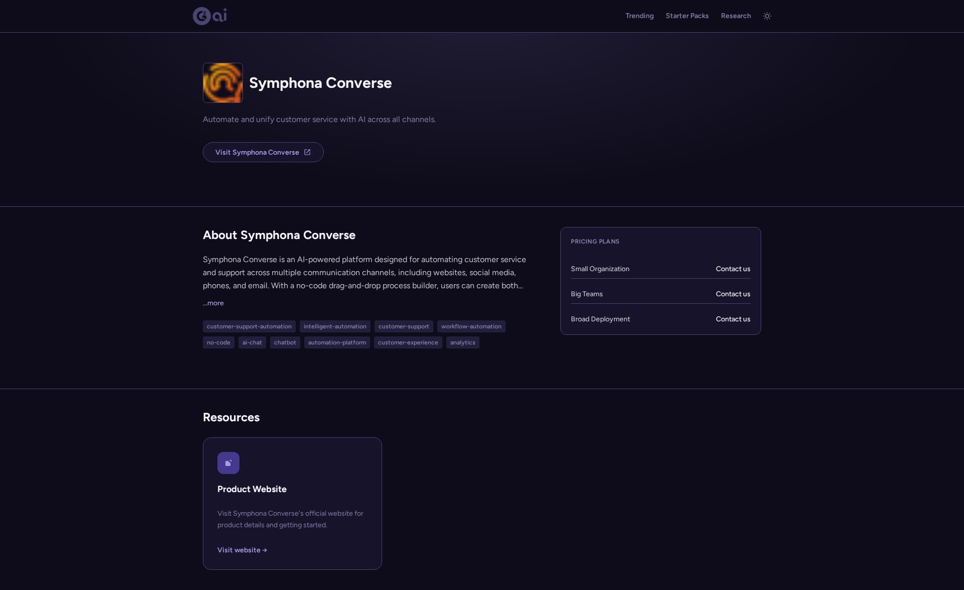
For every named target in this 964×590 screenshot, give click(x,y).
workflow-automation (471, 326)
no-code (218, 342)
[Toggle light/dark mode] (767, 16)
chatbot (285, 342)
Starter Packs (687, 16)
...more (213, 303)
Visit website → (242, 550)
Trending (640, 16)
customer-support (404, 326)
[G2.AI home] (210, 16)
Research (736, 16)
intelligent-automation (335, 326)
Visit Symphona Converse (257, 152)
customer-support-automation (249, 326)
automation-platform (337, 342)
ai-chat (252, 342)
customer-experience (408, 342)
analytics (462, 342)
